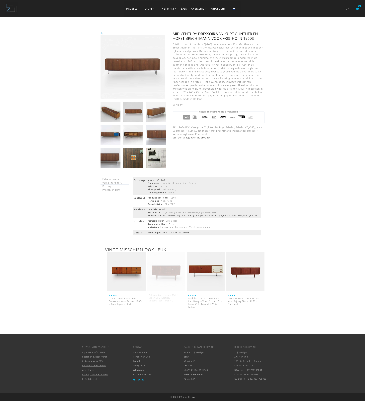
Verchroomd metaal (200, 227)
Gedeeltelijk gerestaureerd (202, 212)
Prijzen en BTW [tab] (111, 189)
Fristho (230, 127)
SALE (184, 8)
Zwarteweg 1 (241, 356)
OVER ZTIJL (197, 8)
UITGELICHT (218, 8)
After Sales (88, 370)
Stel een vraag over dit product (191, 137)
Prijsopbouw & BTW (92, 361)
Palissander (181, 227)
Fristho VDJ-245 (245, 127)
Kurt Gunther (190, 183)
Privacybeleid (89, 378)
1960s (171, 192)
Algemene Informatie (93, 352)
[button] (138, 9)
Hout (176, 220)
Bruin (169, 220)
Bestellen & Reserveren (95, 356)
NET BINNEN (169, 8)
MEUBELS (131, 8)
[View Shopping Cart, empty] (357, 8)
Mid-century (170, 189)
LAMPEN (149, 8)
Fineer (163, 227)
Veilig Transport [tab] (112, 182)
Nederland (167, 201)
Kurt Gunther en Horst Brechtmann (209, 130)
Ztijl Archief (211, 127)
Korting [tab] (106, 186)
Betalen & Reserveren (94, 365)
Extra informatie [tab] (112, 179)
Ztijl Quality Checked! (174, 212)
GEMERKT (170, 204)
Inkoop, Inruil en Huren (95, 374)
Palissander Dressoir (245, 130)
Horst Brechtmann (172, 183)
